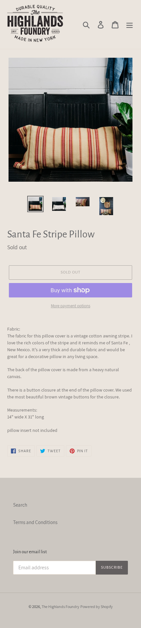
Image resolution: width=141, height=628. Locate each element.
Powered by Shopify (96, 606)
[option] (35, 204)
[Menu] (129, 24)
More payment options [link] (70, 306)
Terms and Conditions (35, 522)
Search (20, 505)
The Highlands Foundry (60, 606)
